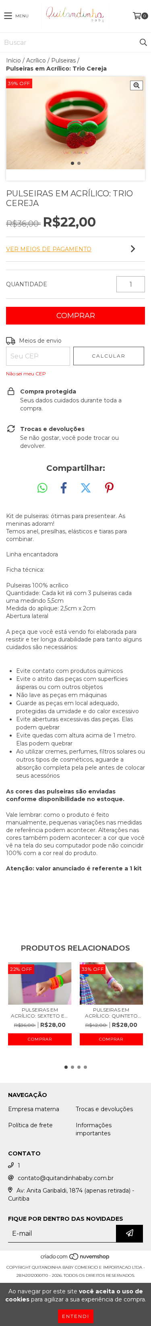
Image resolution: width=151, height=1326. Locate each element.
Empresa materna (33, 1109)
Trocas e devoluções (104, 1109)
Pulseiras (63, 60)
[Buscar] (143, 42)
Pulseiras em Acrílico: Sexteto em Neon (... (40, 1013)
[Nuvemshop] (75, 1259)
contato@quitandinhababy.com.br (66, 1178)
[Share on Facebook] (63, 488)
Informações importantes (94, 1129)
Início (13, 60)
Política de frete (30, 1125)
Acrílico (36, 60)
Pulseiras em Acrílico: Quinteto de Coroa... (111, 1013)
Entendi (75, 1316)
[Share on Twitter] (85, 488)
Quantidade (26, 284)
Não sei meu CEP (26, 374)
